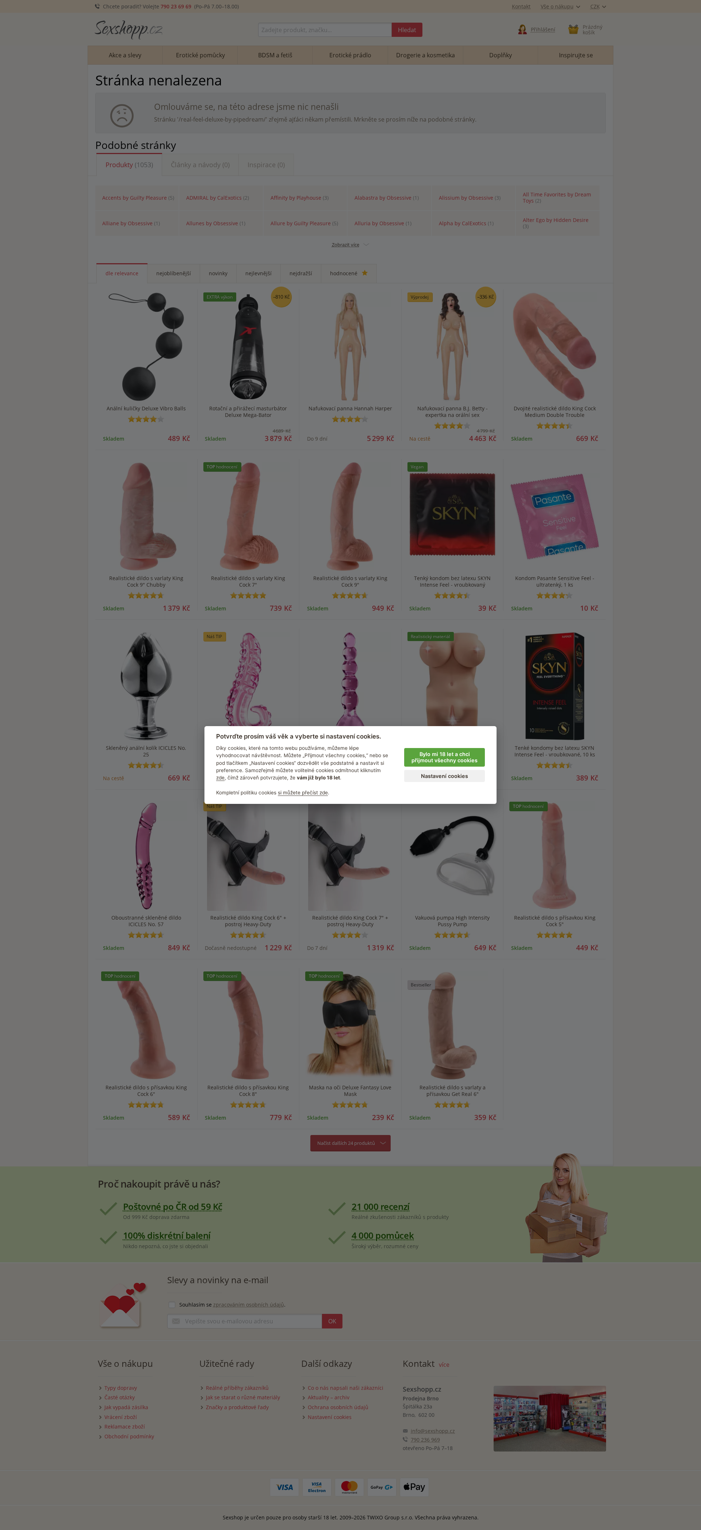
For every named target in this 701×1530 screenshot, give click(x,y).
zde (220, 778)
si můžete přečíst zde (303, 792)
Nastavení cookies (444, 776)
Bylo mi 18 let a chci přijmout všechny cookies (444, 757)
